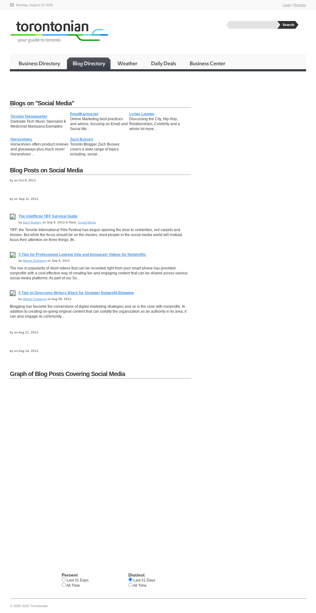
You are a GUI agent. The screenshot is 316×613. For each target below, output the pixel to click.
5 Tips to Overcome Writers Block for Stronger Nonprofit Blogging (76, 293)
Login (287, 5)
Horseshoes (21, 139)
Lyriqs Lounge (141, 114)
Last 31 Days (77, 580)
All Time (73, 585)
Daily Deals (164, 63)
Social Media (87, 222)
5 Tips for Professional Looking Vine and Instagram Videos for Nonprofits (82, 254)
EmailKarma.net (84, 114)
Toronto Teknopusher (29, 116)
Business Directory (39, 63)
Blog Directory (88, 63)
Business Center (207, 63)
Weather (128, 63)
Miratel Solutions (34, 260)
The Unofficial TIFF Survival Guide (48, 216)
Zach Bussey (81, 139)
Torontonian (59, 31)
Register (299, 5)
